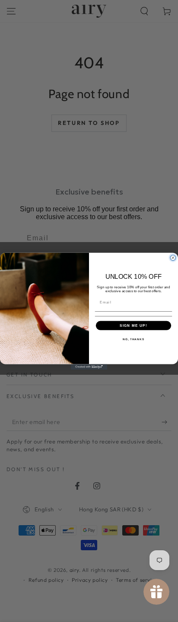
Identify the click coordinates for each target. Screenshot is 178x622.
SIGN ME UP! (133, 325)
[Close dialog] (173, 258)
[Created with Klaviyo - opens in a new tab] (89, 367)
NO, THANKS (133, 339)
